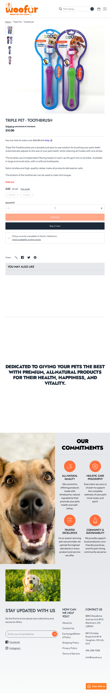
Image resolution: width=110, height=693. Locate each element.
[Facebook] (22, 257)
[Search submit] (92, 9)
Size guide (25, 189)
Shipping (9, 126)
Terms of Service (71, 653)
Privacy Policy (69, 648)
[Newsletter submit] (54, 634)
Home (8, 22)
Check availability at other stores (26, 240)
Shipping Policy (70, 642)
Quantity (10, 202)
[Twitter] (29, 257)
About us (67, 622)
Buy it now (55, 226)
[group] (9, 30)
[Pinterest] (35, 257)
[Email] (16, 257)
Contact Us (68, 628)
